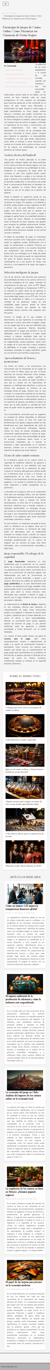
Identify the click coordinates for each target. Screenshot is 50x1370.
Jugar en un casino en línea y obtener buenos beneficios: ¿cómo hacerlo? (24, 770)
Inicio (3, 13)
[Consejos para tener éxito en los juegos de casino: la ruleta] (25, 693)
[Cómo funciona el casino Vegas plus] (25, 725)
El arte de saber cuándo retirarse (15, 82)
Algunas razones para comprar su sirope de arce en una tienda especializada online (24, 802)
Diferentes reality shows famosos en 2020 (23, 865)
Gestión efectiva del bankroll (14, 70)
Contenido (11, 65)
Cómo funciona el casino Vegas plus (21, 739)
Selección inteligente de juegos (15, 74)
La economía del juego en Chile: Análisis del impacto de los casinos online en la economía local (23, 1095)
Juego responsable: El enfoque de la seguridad (19, 87)
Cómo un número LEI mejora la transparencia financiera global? (22, 907)
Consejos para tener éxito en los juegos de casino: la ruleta (23, 708)
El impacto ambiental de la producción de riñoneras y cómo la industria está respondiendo (23, 999)
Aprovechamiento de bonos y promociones (18, 78)
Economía (12, 13)
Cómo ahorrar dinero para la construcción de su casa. (25, 835)
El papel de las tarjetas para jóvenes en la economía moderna (24, 1283)
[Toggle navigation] (5, 4)
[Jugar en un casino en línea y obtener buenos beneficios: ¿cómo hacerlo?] (25, 755)
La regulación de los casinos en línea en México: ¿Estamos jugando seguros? (24, 1192)
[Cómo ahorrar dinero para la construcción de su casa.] (25, 819)
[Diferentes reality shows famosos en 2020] (25, 851)
